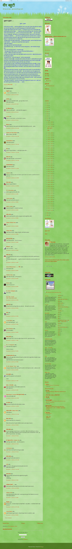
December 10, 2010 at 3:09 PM (12, 226)
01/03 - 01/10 (50, 210)
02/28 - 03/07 (50, 193)
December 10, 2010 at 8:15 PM (12, 361)
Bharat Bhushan (9, 328)
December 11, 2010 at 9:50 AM (12, 451)
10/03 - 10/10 (50, 150)
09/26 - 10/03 (50, 152)
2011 (47, 118)
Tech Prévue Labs (49, 388)
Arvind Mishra (9, 320)
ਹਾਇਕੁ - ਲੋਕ (48, 417)
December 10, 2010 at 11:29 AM (12, 152)
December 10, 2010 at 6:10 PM (12, 286)
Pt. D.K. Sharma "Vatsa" (11, 366)
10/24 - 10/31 (50, 143)
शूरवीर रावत (8, 304)
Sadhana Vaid (9, 492)
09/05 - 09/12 (50, 158)
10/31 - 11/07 (50, 141)
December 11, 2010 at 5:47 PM (12, 480)
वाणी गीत (7, 99)
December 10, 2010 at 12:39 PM (12, 186)
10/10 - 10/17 (50, 148)
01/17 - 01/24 (50, 206)
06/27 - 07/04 (50, 173)
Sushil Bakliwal (9, 140)
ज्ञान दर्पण (47, 390)
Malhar (47, 384)
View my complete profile (50, 256)
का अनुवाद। (60, 310)
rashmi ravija (9, 230)
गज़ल (46, 321)
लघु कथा (59, 323)
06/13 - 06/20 (50, 178)
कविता (59, 301)
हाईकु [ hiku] (47, 372)
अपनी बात (59, 295)
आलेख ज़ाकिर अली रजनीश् (62, 299)
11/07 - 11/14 (50, 139)
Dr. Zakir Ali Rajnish (10, 291)
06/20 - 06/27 (50, 176)
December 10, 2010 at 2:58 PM (12, 218)
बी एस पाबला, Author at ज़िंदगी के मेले (52, 395)
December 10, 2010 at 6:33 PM (12, 316)
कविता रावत (8, 254)
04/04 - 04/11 (50, 184)
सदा (7, 148)
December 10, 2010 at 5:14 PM (12, 262)
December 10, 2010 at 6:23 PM (12, 300)
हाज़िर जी (46, 330)
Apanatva (8, 172)
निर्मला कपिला (8, 429)
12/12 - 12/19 (50, 124)
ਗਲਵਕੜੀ (47, 417)
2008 (47, 215)
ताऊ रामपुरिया (8, 374)
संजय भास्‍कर (8, 182)
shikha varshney (9, 206)
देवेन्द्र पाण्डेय (8, 336)
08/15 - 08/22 (50, 163)
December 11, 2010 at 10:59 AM (12, 460)
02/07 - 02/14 (50, 199)
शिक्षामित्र (8, 502)
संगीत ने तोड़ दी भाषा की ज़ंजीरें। (11, 298)
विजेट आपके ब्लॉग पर (47, 50)
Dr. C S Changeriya (10, 344)
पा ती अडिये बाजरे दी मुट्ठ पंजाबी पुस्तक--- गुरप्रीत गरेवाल (63, 321)
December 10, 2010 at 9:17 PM (12, 380)
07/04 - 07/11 (50, 171)
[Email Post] (15, 84)
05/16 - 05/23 (50, 180)
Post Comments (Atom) (12, 526)
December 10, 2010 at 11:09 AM (12, 144)
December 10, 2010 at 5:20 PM (12, 270)
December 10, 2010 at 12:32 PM (12, 177)
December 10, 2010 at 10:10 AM (12, 128)
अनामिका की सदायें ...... (10, 484)
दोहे (58, 318)
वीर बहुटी (9, 5)
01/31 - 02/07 (50, 201)
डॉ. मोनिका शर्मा (9, 108)
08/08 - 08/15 (50, 165)
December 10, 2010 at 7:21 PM (12, 351)
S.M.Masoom (9, 448)
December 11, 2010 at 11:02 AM (12, 469)
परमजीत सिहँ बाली (9, 164)
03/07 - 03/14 (50, 191)
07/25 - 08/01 (50, 167)
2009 (47, 213)
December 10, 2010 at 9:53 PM (12, 390)
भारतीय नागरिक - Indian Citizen (12, 410)
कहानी (59, 308)
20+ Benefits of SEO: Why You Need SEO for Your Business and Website (55, 401)
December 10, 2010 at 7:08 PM (12, 332)
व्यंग (58, 325)
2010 (47, 120)
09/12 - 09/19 (50, 156)
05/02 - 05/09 (50, 182)
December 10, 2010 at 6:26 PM (12, 308)
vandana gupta (9, 198)
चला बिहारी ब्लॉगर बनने (10, 355)
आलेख (59, 297)
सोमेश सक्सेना (8, 456)
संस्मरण (59, 331)
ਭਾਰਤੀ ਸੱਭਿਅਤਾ (48, 413)
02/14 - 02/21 (50, 197)
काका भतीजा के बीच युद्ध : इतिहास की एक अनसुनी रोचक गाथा (56, 391)
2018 (47, 105)
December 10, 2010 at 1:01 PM (12, 194)
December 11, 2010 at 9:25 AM (12, 443)
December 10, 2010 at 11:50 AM (12, 160)
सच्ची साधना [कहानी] (48, 339)
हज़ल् (59, 333)
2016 (47, 109)
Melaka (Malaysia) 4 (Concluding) (52, 385)
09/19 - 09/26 (50, 154)
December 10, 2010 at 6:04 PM (12, 278)
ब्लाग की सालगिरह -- (48, 363)
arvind (7, 116)
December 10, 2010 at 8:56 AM (12, 94)
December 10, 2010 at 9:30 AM (12, 112)
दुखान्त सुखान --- (50, 128)
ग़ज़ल (59, 314)
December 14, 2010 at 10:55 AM (12, 507)
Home (23, 523)
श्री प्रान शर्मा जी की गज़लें (62, 327)
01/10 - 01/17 (50, 208)
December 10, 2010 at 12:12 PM (12, 168)
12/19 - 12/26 (50, 122)
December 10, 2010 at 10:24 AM (12, 136)
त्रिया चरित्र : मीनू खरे (10, 296)
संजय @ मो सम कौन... (10, 385)
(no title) (46, 296)
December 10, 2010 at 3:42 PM (12, 234)
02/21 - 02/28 (50, 195)
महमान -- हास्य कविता (48, 347)
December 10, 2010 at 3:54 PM (12, 242)
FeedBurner (25, 539)
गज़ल (46, 356)
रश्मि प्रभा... (8, 246)
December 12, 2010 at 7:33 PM (12, 497)
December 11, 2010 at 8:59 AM (12, 435)
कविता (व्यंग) (60, 305)
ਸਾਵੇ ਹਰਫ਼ (48, 412)
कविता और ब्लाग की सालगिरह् (63, 307)
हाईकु (48, 130)
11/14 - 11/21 (50, 137)
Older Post (40, 523)
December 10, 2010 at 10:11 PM (12, 398)
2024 (47, 103)
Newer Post (6, 523)
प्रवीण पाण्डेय (8, 214)
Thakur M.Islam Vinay (11, 222)
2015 (47, 111)
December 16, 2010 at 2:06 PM (12, 515)
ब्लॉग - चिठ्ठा (47, 75)
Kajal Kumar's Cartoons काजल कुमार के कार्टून (15, 394)
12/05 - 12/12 (50, 126)
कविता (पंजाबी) (60, 303)
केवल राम (7, 124)
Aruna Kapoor (9, 511)
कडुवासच (7, 91)
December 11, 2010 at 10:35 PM (12, 488)
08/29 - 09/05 (50, 160)
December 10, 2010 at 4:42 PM (12, 250)
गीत (58, 316)
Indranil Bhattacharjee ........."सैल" (13, 266)
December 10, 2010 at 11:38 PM (12, 406)
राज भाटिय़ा (8, 402)
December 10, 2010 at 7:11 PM (12, 340)
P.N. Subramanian (10, 190)
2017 (47, 107)
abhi (7, 464)
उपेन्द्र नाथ (8, 156)
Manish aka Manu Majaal (11, 132)
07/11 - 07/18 (50, 169)
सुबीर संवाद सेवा (48, 405)
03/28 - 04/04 (50, 186)
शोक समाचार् (47, 313)
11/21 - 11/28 (50, 135)
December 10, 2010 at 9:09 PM (12, 369)
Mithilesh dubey (9, 275)
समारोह (59, 329)
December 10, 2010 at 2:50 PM (12, 210)
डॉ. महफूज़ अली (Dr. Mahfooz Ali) (12, 440)
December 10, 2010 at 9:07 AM (12, 104)
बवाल (7, 312)
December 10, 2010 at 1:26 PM (12, 202)
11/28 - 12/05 (50, 133)
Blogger (41, 546)
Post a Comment (8, 517)
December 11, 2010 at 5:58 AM (12, 425)
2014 (47, 113)
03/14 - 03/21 (50, 188)
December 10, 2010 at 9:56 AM (12, 120)
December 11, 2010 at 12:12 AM (12, 414)
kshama (7, 283)
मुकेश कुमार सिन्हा (9, 238)
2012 (47, 116)
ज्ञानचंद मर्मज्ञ (8, 473)
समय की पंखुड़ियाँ (49, 400)
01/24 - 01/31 (50, 203)
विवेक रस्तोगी (8, 418)
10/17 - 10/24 (50, 145)
